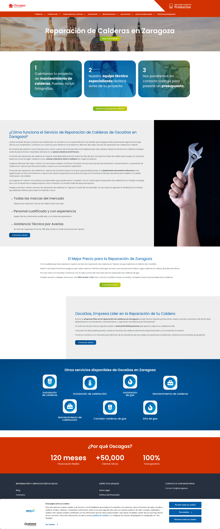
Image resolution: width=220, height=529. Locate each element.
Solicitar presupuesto (166, 14)
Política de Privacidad (109, 495)
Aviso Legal (104, 490)
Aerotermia (125, 14)
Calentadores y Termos (73, 14)
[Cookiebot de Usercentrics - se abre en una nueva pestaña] (30, 524)
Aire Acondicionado (143, 14)
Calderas (39, 14)
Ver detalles (50, 524)
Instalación (93, 14)
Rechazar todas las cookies (185, 519)
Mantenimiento (109, 14)
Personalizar (184, 512)
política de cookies (101, 515)
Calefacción (53, 14)
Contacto (20, 495)
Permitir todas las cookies (185, 505)
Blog (18, 490)
